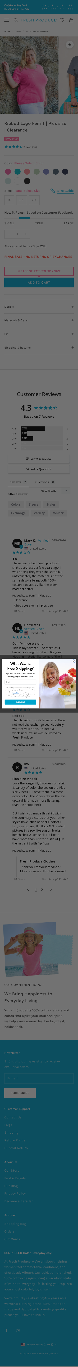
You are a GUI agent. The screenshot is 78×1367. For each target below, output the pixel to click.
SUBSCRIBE (20, 702)
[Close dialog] (73, 661)
